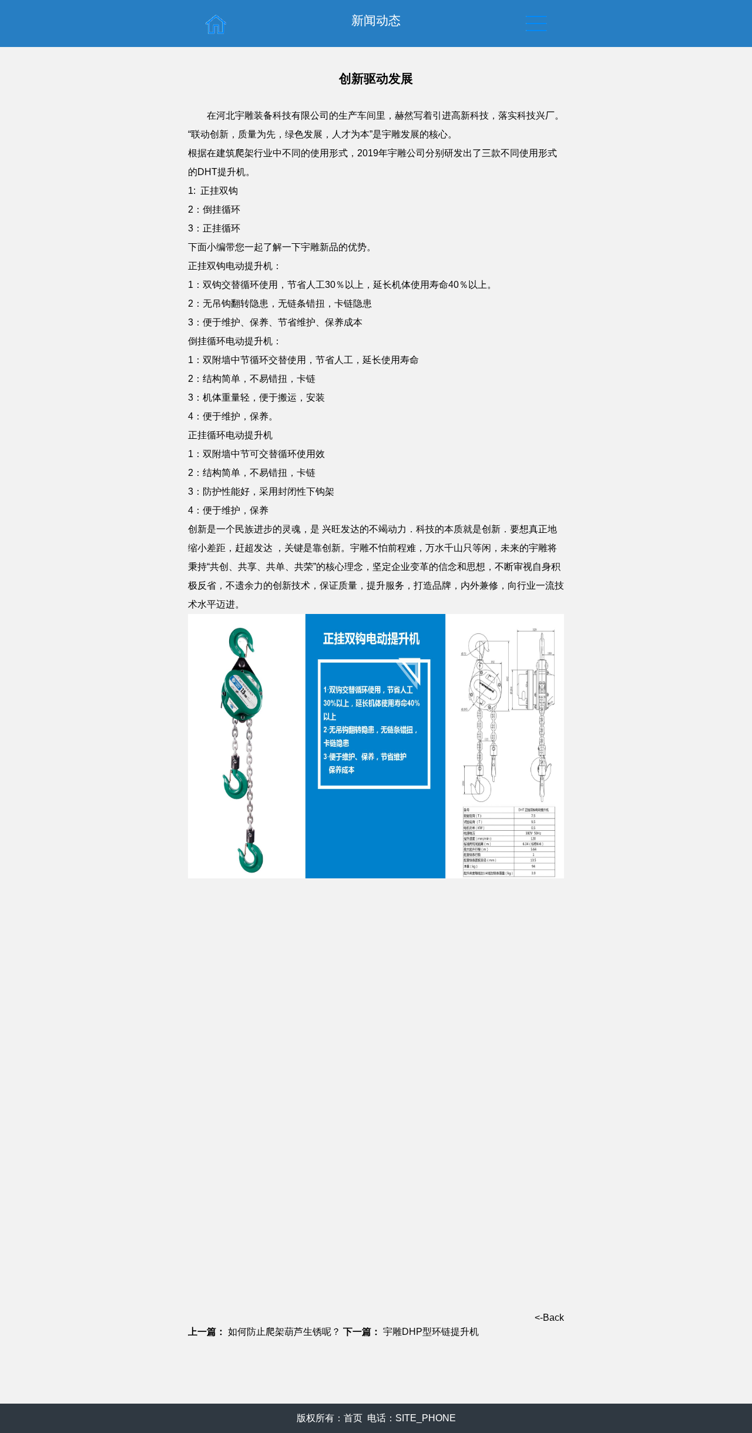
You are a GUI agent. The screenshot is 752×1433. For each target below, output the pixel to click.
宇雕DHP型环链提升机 (431, 1332)
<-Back (549, 1318)
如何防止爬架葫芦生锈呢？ (284, 1332)
